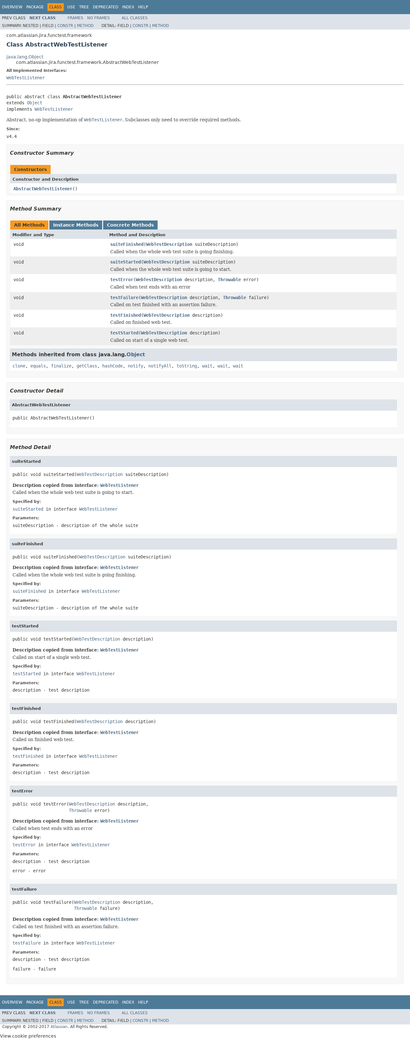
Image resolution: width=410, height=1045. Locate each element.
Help (143, 7)
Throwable (229, 279)
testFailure (124, 297)
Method (85, 25)
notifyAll (159, 365)
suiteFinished (127, 244)
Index (128, 7)
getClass (87, 365)
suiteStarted (125, 261)
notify (135, 365)
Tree (84, 7)
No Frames (98, 18)
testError (121, 279)
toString (186, 365)
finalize (61, 365)
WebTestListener (25, 77)
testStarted (124, 332)
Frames (75, 18)
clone (18, 365)
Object (34, 102)
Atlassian (59, 1026)
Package (35, 7)
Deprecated (105, 7)
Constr (65, 25)
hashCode (112, 365)
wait (207, 365)
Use (71, 7)
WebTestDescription (169, 244)
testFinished (125, 315)
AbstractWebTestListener (42, 188)
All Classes (135, 18)
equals (38, 365)
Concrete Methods (130, 225)
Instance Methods (75, 225)
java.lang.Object (24, 56)
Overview (12, 7)
